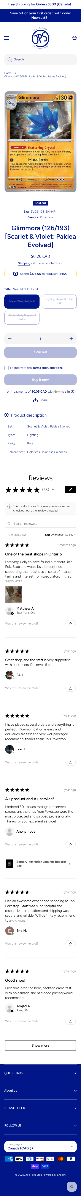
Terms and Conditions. (48, 368)
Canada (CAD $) (20, 1148)
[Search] (8, 59)
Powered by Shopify (54, 1174)
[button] (74, 38)
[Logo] (41, 38)
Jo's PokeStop (33, 1174)
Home (7, 72)
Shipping (24, 263)
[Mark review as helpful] (70, 623)
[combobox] (40, 59)
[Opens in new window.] (12, 678)
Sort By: (49, 534)
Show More (13, 581)
